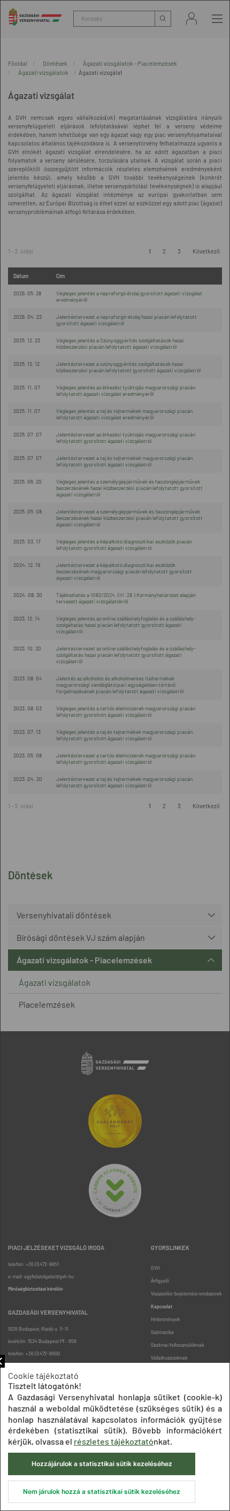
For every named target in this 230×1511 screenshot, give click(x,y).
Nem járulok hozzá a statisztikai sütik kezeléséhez (101, 1491)
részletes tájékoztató (114, 1441)
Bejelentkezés (191, 18)
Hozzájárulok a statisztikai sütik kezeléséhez (102, 1464)
